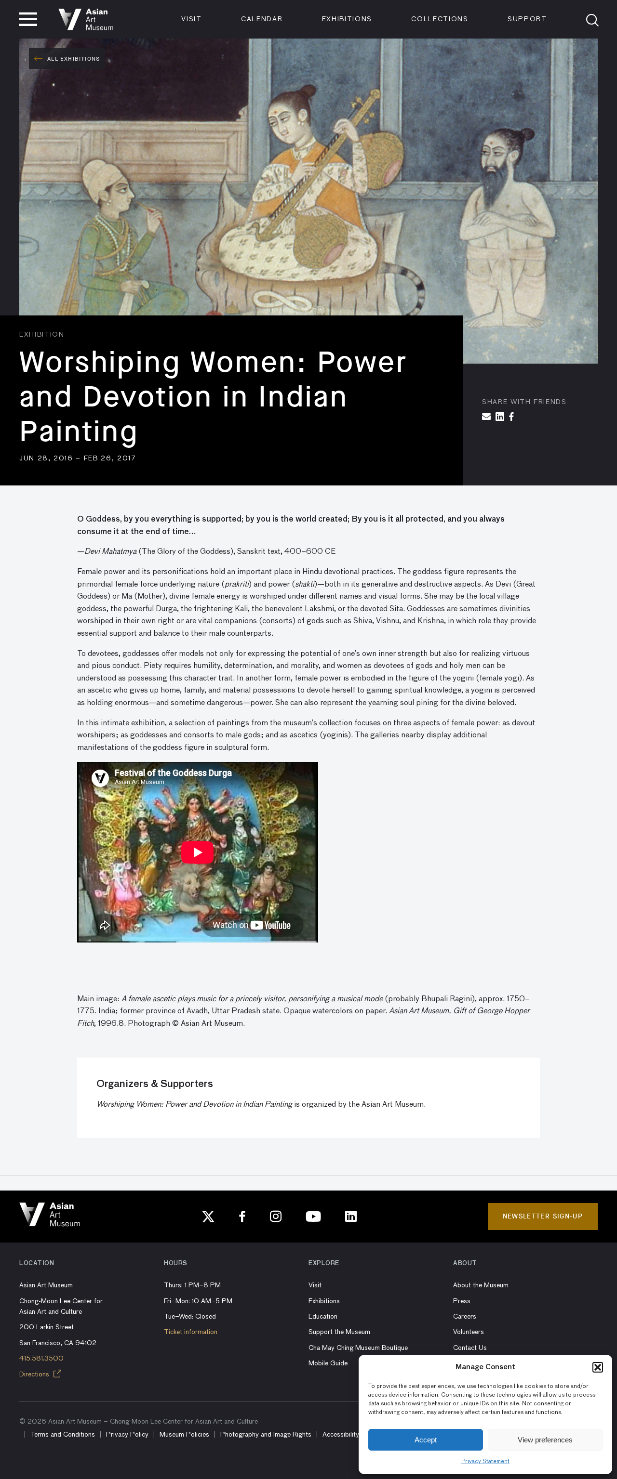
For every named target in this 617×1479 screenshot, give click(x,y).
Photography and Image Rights (265, 1434)
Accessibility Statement (356, 1434)
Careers (464, 1316)
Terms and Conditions (62, 1434)
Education (322, 1316)
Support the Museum (339, 1332)
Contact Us (470, 1348)
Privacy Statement (485, 1462)
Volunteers (468, 1332)
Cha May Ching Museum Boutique (358, 1348)
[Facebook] (242, 1216)
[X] (208, 1216)
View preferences (545, 1440)
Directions (35, 1374)
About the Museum (481, 1285)
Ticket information (190, 1332)
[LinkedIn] (351, 1216)
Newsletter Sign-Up (543, 1216)
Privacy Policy (127, 1434)
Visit (191, 19)
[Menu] (28, 19)
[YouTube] (313, 1216)
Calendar (261, 19)
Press (461, 1301)
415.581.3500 (41, 1358)
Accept (426, 1440)
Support (527, 19)
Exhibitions (347, 19)
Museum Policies (184, 1434)
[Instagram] (276, 1216)
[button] (598, 1367)
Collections (439, 19)
